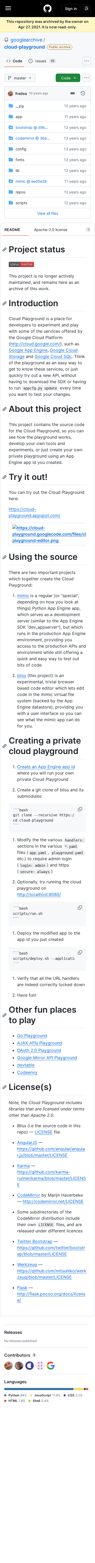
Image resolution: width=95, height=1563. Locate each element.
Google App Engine (28, 350)
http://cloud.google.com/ (35, 343)
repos (20, 192)
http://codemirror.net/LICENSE (53, 1201)
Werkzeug (27, 1264)
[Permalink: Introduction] (5, 303)
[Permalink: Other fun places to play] (5, 1015)
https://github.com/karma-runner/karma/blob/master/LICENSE (51, 1178)
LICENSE (44, 1132)
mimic (23, 595)
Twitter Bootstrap (34, 1241)
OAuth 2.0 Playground (39, 1050)
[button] (80, 809)
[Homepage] (47, 8)
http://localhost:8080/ (39, 894)
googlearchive (26, 40)
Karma (23, 1165)
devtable (26, 1065)
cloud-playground (24, 47)
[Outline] (88, 229)
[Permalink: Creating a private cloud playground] (5, 746)
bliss (21, 675)
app (19, 116)
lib (18, 170)
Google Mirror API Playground (47, 1057)
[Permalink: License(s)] (5, 1087)
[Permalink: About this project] (5, 409)
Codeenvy (27, 1072)
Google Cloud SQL (53, 356)
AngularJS (27, 1142)
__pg (20, 106)
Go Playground (32, 1035)
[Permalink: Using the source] (5, 557)
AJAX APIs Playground (39, 1043)
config (21, 149)
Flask (22, 1287)
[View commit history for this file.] (82, 93)
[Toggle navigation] (8, 8)
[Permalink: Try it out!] (5, 477)
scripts (21, 203)
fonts (20, 159)
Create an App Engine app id (46, 766)
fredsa (21, 93)
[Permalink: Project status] (5, 249)
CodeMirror (28, 1195)
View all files (47, 213)
